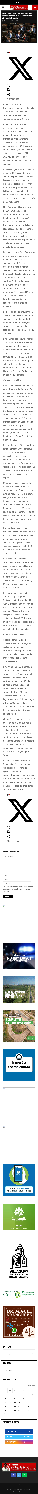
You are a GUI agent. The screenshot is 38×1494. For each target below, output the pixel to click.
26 (10, 1411)
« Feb (5, 1414)
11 (5, 1403)
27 (15, 1411)
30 (28, 1411)
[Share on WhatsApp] (8, 86)
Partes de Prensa (18, 1492)
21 (19, 1407)
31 (32, 1411)
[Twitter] (19, 1475)
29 (23, 1411)
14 (19, 1403)
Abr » (9, 1414)
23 (28, 1407)
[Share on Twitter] (21, 82)
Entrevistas (27, 1489)
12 (10, 1403)
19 (10, 1407)
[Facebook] (13, 1475)
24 (32, 1407)
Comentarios (18, 1489)
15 (23, 1403)
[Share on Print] (8, 90)
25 (5, 1411)
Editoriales (9, 1489)
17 (32, 1403)
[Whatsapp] (24, 1475)
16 (28, 1403)
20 (15, 1407)
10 (32, 1399)
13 (15, 1403)
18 (5, 1407)
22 (23, 1407)
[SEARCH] (32, 1354)
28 (19, 1411)
